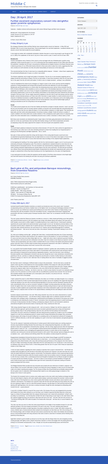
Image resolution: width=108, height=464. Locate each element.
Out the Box (18, 460)
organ (79, 96)
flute (96, 77)
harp (82, 79)
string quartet (81, 110)
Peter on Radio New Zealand (84, 34)
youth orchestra (82, 115)
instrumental (80, 82)
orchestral (46, 160)
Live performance (19, 160)
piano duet (93, 96)
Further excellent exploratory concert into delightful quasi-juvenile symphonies (39, 22)
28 (89, 51)
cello (86, 67)
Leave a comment (15, 161)
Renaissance (90, 98)
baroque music (40, 160)
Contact (53, 11)
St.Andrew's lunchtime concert (87, 103)
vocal (84, 113)
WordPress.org (14, 448)
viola (95, 110)
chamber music (39, 426)
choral (80, 73)
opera (92, 90)
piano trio (79, 98)
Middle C (18, 3)
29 (92, 51)
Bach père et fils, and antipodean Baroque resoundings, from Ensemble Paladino (41, 169)
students (89, 110)
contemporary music (85, 77)
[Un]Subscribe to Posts (16, 450)
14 (89, 48)
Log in (12, 443)
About (14, 11)
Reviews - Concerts (28, 160)
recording (84, 98)
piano (88, 96)
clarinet (84, 74)
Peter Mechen (25, 173)
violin (79, 113)
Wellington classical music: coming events (33, 11)
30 (95, 51)
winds (88, 113)
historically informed (89, 79)
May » (82, 55)
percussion (84, 96)
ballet (83, 64)
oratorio (86, 93)
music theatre (87, 82)
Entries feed (13, 445)
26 (83, 51)
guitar (79, 79)
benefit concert (80, 67)
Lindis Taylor (25, 25)
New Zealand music (47, 426)
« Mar (78, 55)
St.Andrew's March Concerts (83, 105)
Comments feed (14, 447)
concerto (89, 74)
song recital (86, 101)
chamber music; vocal (88, 71)
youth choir (93, 113)
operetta (82, 93)
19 (83, 50)
